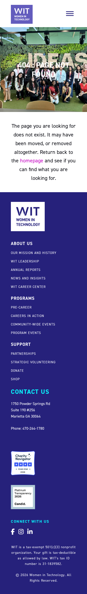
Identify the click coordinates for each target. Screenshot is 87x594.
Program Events (26, 333)
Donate (17, 370)
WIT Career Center (28, 287)
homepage (31, 160)
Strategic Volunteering (33, 362)
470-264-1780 (33, 428)
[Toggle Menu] (70, 13)
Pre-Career (21, 307)
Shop (15, 379)
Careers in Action (27, 316)
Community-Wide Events (33, 324)
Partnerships (23, 353)
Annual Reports (26, 270)
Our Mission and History (34, 253)
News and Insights (28, 278)
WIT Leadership (25, 261)
